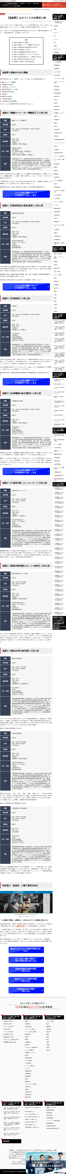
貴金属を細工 (28, 1026)
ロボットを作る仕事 (9, 1026)
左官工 (56, 99)
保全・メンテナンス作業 (59, 257)
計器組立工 (57, 229)
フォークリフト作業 (59, 78)
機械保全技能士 (58, 454)
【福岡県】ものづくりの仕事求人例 (59, 585)
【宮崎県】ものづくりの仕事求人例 (59, 488)
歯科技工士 (57, 96)
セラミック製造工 (58, 201)
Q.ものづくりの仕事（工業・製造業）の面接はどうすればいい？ (59, 347)
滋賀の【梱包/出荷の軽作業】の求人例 (24, 59)
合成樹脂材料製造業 (59, 139)
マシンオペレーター (59, 142)
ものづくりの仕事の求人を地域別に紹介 (58, 484)
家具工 (56, 184)
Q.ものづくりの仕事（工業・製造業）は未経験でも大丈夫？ (59, 334)
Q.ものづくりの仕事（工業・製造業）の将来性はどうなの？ (59, 322)
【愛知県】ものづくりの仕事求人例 (59, 525)
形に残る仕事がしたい (59, 415)
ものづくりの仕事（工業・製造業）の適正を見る (58, 375)
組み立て (56, 288)
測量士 (56, 233)
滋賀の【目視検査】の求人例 (21, 49)
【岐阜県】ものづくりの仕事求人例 (59, 521)
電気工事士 (57, 268)
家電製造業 (57, 65)
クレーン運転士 (58, 444)
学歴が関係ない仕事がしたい (59, 425)
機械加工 (56, 281)
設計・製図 (57, 271)
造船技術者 (57, 215)
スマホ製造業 (57, 62)
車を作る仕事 (7, 1029)
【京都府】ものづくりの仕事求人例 (59, 539)
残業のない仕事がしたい (31, 1119)
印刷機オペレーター (59, 113)
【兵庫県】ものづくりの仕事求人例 (59, 530)
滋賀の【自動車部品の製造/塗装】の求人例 (25, 47)
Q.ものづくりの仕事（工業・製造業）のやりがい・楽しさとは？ (59, 362)
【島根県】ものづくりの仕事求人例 (59, 558)
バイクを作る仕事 (8, 1031)
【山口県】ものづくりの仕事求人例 (59, 567)
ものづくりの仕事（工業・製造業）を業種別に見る (58, 57)
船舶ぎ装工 (28, 1097)
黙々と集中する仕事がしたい (59, 392)
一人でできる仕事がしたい (59, 388)
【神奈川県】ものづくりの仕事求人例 (59, 502)
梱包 (55, 298)
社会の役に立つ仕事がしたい (59, 406)
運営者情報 (56, 628)
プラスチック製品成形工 (59, 191)
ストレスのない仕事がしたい (59, 420)
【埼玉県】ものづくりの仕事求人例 (59, 507)
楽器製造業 (57, 211)
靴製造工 (56, 174)
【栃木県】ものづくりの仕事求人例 (59, 511)
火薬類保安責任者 (58, 475)
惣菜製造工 (57, 164)
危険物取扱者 (57, 472)
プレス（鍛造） (58, 274)
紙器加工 (56, 136)
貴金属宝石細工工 (58, 152)
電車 (55, 29)
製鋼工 (56, 261)
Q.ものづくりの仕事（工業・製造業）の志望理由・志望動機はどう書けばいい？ (59, 355)
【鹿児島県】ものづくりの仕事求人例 (59, 590)
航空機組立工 (57, 239)
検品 (55, 294)
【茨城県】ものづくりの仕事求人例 (59, 498)
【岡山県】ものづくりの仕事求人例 (59, 572)
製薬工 (56, 116)
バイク (56, 39)
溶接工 (56, 308)
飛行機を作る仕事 (8, 1021)
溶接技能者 (57, 457)
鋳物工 (56, 264)
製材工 (56, 170)
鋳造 (55, 278)
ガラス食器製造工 (58, 180)
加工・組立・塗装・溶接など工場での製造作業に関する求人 (25, 960)
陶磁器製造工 (57, 208)
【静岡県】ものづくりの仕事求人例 (59, 516)
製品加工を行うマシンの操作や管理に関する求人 (25, 950)
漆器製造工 (57, 119)
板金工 (56, 311)
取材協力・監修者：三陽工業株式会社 (24, 61)
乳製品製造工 (57, 93)
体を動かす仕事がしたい (59, 411)
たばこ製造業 (57, 195)
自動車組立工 (57, 236)
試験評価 (56, 109)
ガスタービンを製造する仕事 (11, 1039)
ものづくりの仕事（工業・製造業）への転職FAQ (58, 316)
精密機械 (56, 52)
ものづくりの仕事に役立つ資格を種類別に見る (58, 430)
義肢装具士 (57, 106)
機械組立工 (57, 221)
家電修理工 (57, 89)
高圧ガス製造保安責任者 (59, 440)
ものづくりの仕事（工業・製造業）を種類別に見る (58, 17)
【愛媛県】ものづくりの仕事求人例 (59, 576)
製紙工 (56, 123)
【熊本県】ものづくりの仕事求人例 (59, 613)
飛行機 (56, 26)
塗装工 (56, 304)
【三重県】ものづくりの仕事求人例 (59, 544)
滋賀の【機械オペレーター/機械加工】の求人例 (26, 45)
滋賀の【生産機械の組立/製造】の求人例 (25, 52)
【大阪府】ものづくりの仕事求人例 (59, 535)
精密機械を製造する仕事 (10, 1042)
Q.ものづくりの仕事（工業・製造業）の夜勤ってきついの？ (59, 328)
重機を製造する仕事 (9, 1037)
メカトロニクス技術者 (59, 225)
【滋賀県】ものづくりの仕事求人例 (59, 548)
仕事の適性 (36, 3)
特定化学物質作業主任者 (59, 479)
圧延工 (56, 218)
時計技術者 (57, 75)
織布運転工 (57, 86)
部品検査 (56, 284)
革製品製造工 (57, 187)
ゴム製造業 (57, 198)
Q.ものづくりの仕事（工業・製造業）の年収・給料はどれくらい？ (59, 340)
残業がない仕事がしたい (59, 397)
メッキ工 (56, 205)
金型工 (56, 146)
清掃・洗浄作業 (58, 253)
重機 (55, 46)
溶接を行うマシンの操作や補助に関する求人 (25, 980)
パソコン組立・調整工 (59, 160)
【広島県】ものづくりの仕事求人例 (59, 562)
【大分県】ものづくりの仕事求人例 (59, 599)
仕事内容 (22, 3)
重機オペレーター (58, 451)
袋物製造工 (57, 68)
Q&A (29, 3)
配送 (55, 301)
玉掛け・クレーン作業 (59, 82)
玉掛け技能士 (57, 447)
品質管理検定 (57, 464)
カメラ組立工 (57, 72)
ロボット (56, 32)
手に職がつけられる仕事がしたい (59, 380)
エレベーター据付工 (59, 156)
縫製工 (56, 167)
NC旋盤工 (56, 149)
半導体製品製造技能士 (59, 436)
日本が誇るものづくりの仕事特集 (8, 1)
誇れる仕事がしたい (59, 384)
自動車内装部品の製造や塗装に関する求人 (25, 970)
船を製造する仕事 (8, 1034)
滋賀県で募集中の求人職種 (21, 42)
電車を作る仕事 (8, 1023)
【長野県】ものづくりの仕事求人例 (59, 608)
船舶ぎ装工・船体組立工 (59, 243)
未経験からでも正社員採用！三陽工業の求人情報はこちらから (55, 4)
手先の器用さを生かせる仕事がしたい (59, 402)
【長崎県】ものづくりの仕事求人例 (59, 595)
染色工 (56, 103)
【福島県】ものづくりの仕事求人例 (59, 493)
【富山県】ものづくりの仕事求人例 (59, 22)
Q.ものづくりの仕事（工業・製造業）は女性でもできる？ (59, 369)
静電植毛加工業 (58, 132)
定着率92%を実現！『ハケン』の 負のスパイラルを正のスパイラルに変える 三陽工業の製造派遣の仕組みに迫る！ (58, 621)
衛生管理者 (57, 461)
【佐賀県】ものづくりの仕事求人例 (59, 604)
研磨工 (56, 126)
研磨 (55, 291)
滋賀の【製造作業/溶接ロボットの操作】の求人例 (27, 56)
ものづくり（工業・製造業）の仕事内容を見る (58, 249)
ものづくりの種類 (12, 3)
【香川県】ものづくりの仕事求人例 (59, 581)
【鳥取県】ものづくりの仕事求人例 (59, 553)
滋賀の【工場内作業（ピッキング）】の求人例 (26, 54)
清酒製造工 (57, 177)
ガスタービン (57, 49)
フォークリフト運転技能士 (59, 468)
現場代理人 (57, 129)
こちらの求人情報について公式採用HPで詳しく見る (25, 194)
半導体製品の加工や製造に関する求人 (26, 990)
